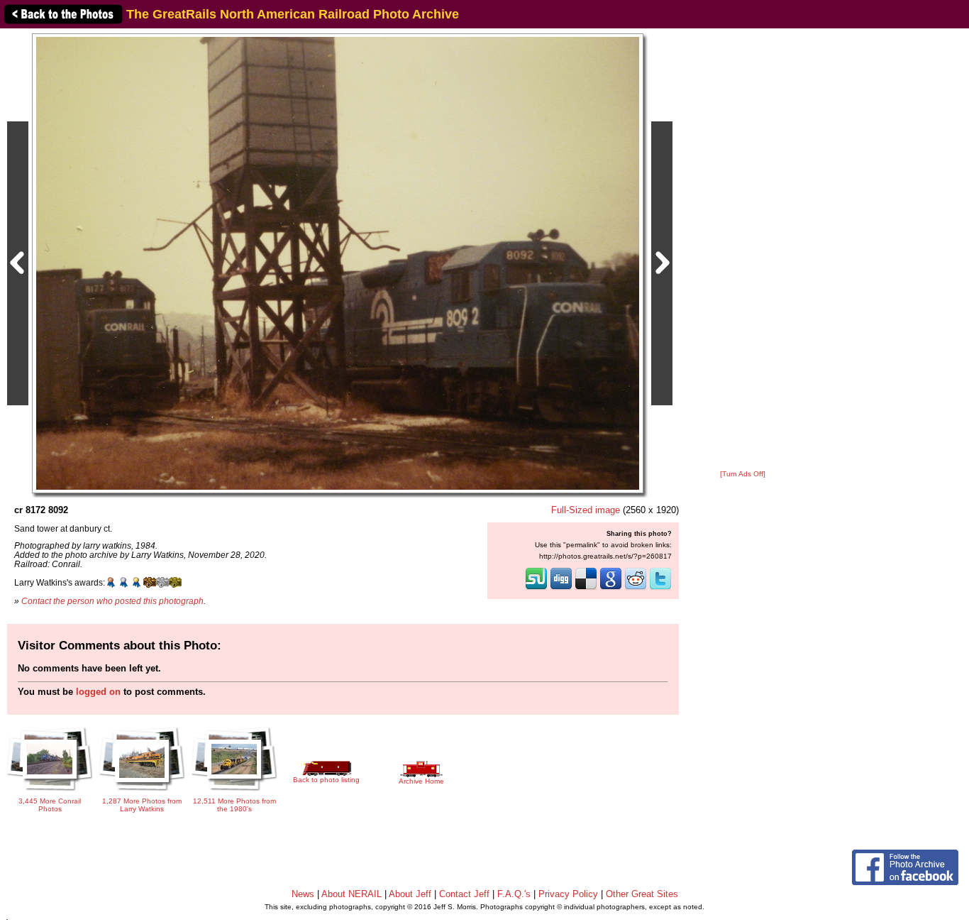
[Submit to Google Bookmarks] (610, 588)
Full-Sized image (585, 510)
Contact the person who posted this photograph (112, 600)
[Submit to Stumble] (536, 588)
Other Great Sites (642, 894)
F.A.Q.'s (514, 894)
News (303, 894)
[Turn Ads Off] (742, 474)
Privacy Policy (568, 894)
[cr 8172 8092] (337, 263)
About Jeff (410, 894)
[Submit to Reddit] (635, 588)
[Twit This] (660, 588)
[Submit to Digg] (561, 588)
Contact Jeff (464, 894)
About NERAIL (351, 894)
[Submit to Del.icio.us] (586, 588)
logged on (98, 691)
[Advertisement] (742, 250)
